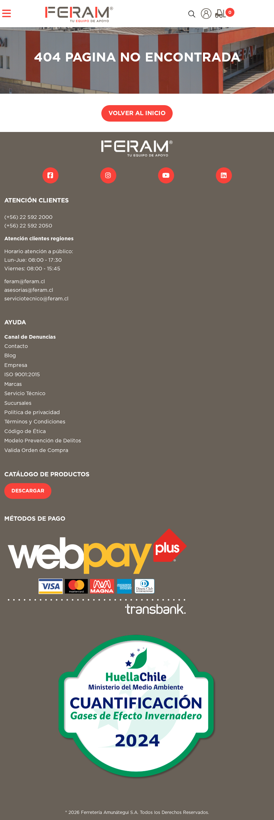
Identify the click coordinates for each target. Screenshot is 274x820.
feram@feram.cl (24, 281)
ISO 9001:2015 (22, 374)
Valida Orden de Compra (36, 450)
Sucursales (17, 403)
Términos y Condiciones (34, 421)
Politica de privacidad (32, 412)
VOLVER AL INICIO (137, 113)
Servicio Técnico (24, 393)
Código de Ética (25, 431)
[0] (220, 13)
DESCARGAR (27, 491)
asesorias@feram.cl (28, 290)
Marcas (13, 384)
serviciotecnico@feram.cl (36, 298)
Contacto (16, 346)
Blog (10, 355)
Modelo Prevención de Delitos (42, 440)
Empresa (15, 365)
